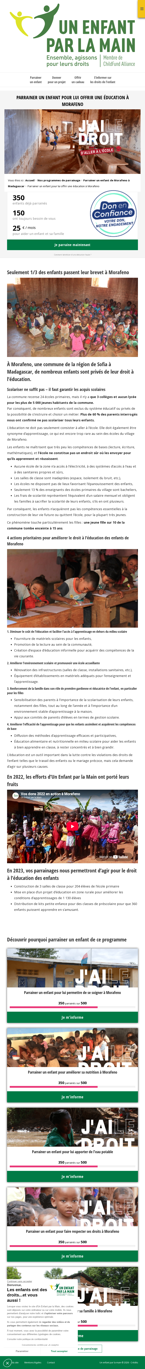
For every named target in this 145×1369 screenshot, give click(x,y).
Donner (57, 79)
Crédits (134, 1362)
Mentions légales (32, 1362)
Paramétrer (22, 1351)
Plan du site (13, 1362)
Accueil (29, 180)
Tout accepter (59, 1351)
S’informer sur (102, 79)
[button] (7, 1363)
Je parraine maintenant (72, 244)
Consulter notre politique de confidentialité (27, 1339)
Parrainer (36, 79)
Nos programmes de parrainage (58, 180)
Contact (51, 1362)
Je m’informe (72, 1017)
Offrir (78, 79)
